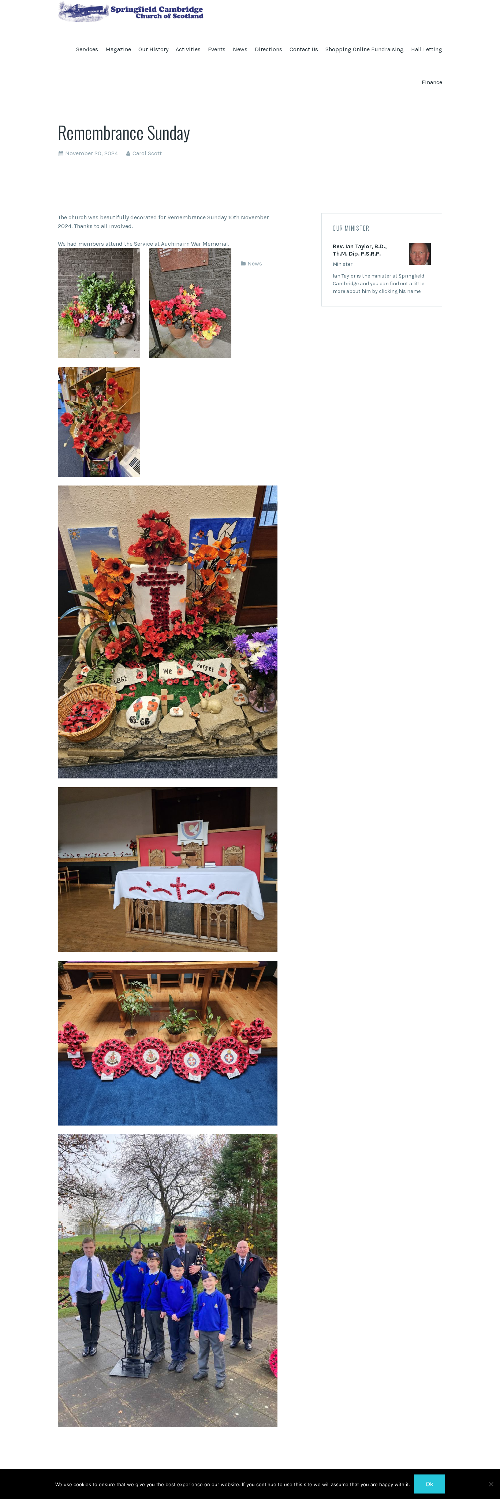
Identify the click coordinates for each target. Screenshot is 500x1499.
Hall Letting (426, 49)
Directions (268, 49)
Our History (153, 49)
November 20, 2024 (91, 153)
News (240, 49)
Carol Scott (147, 153)
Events (216, 49)
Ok (429, 1484)
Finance (432, 82)
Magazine (118, 49)
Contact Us (304, 49)
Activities (188, 49)
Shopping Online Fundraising (364, 49)
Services (87, 49)
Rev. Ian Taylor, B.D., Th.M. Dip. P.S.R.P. (360, 250)
